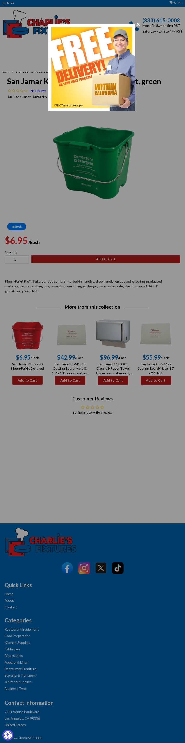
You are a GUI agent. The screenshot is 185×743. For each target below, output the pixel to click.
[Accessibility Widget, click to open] (7, 735)
